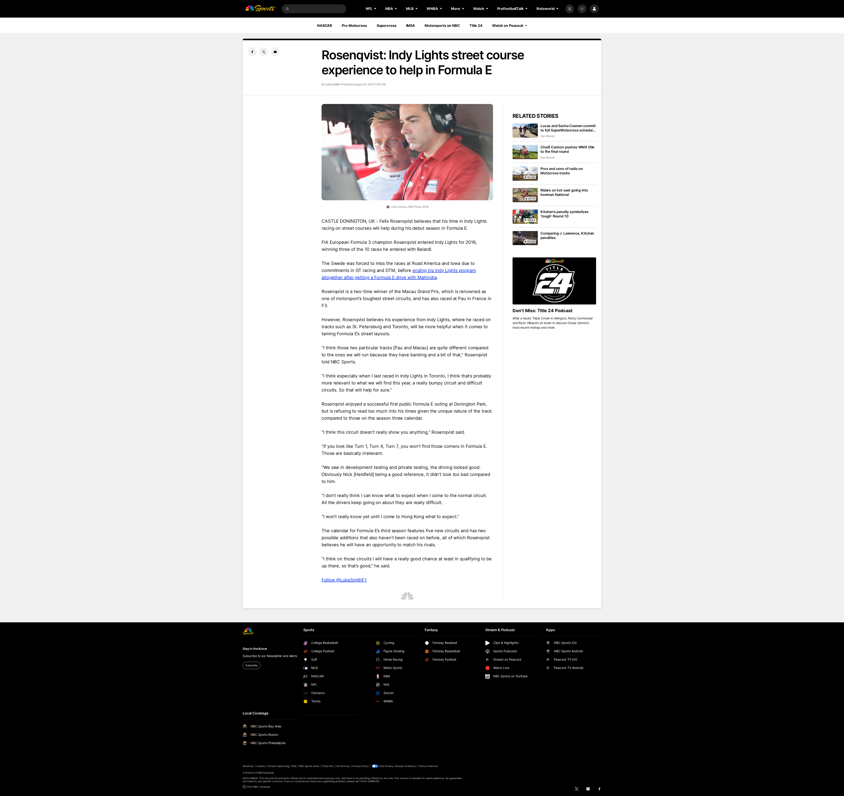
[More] (569, 8)
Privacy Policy (360, 766)
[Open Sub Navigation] (375, 8)
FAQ (294, 766)
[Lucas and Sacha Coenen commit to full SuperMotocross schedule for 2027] (525, 131)
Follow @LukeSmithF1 (344, 580)
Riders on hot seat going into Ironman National (564, 192)
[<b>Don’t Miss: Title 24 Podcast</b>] (554, 280)
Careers (260, 766)
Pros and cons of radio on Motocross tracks (561, 170)
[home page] (260, 9)
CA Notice (410, 766)
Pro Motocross (354, 25)
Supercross (387, 25)
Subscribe (252, 665)
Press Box (328, 766)
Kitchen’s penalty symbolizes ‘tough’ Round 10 (564, 213)
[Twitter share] (263, 51)
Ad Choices (343, 766)
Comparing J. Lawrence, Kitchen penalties (567, 235)
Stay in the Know (255, 648)
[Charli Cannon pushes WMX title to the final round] (525, 152)
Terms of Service (428, 766)
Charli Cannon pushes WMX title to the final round (567, 149)
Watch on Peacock (507, 25)
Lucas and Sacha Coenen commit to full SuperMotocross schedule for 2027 (567, 128)
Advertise (248, 766)
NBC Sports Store (309, 766)
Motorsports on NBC (442, 25)
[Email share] (275, 51)
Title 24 (475, 25)
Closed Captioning (278, 766)
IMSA (410, 25)
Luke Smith (332, 84)
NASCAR (324, 25)
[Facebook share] (252, 51)
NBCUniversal (266, 772)
